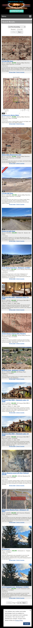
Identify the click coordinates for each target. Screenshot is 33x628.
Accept (27, 623)
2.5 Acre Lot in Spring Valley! (10, 115)
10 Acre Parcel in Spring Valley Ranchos (14, 333)
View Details (12, 72)
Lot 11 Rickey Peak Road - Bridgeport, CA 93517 (16, 267)
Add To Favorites (20, 72)
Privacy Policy (19, 620)
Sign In (21, 1)
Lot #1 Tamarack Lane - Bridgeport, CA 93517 (15, 587)
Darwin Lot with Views (8, 231)
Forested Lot (6, 549)
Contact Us (16, 11)
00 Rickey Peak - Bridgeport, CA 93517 (13, 370)
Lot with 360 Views (7, 61)
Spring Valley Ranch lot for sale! (11, 154)
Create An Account (13, 1)
